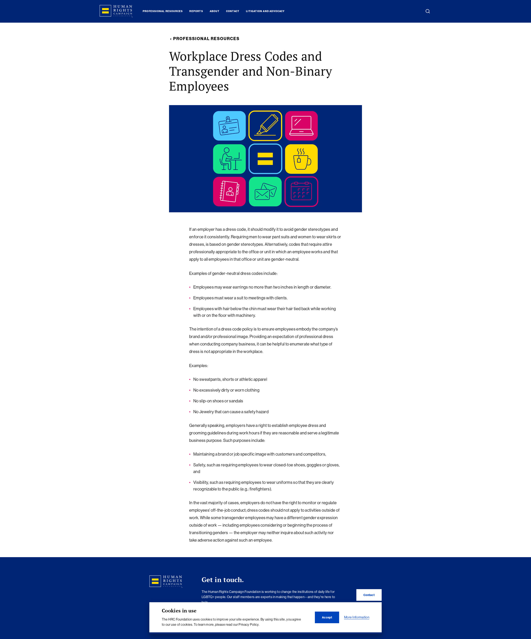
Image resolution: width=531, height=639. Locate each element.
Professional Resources (206, 38)
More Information (356, 617)
